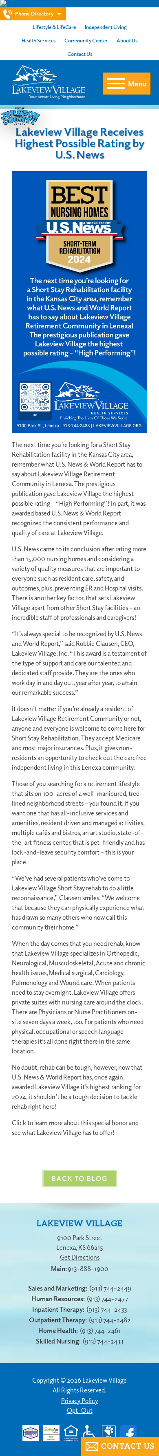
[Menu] (116, 83)
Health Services (38, 40)
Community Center (86, 40)
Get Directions (79, 1257)
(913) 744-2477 (107, 1299)
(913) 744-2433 (106, 1309)
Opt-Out (80, 1410)
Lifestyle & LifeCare (54, 27)
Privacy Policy (79, 1401)
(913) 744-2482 (109, 1320)
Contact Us (79, 54)
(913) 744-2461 (100, 1330)
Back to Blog (80, 1178)
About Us (127, 40)
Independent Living (106, 27)
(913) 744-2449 (110, 1288)
